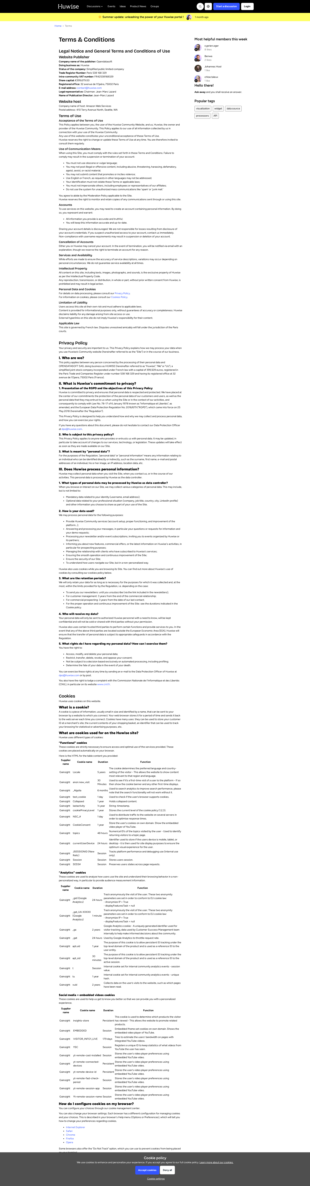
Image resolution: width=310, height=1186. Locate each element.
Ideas (123, 6)
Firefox (70, 1138)
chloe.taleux (211, 77)
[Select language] (208, 6)
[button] (226, 6)
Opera (69, 1142)
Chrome (70, 1134)
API (215, 115)
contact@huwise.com (89, 87)
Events (111, 6)
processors (202, 115)
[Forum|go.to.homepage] (69, 6)
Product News (138, 6)
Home (58, 25)
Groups (155, 6)
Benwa (208, 56)
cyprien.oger (212, 45)
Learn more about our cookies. (216, 1162)
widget (218, 108)
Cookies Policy (119, 297)
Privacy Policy (122, 293)
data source (233, 108)
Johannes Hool (213, 66)
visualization (203, 108)
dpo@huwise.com (72, 429)
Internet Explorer (75, 1127)
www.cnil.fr (103, 684)
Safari (69, 1131)
